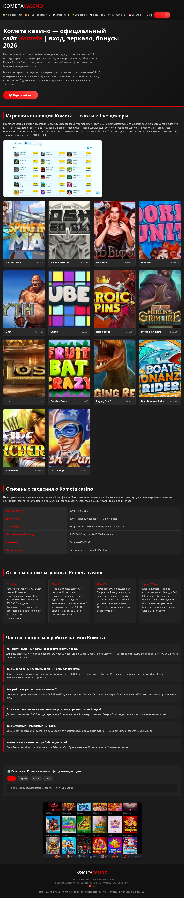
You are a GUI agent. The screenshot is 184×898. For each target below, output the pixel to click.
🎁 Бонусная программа (37, 14)
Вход (149, 14)
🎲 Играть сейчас (20, 95)
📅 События (135, 14)
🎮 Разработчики (116, 14)
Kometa (23, 6)
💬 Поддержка (97, 14)
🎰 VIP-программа (12, 14)
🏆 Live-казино (79, 14)
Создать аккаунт (162, 14)
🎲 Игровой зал (61, 14)
